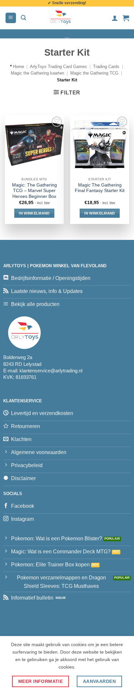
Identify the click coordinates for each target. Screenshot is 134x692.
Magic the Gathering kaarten (37, 73)
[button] (11, 18)
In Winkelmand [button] (34, 213)
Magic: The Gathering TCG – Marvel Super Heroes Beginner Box (34, 191)
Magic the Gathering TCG (94, 73)
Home (18, 66)
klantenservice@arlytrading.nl (51, 370)
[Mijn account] (115, 18)
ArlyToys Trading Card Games (58, 66)
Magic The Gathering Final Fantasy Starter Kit (100, 188)
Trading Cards (106, 66)
